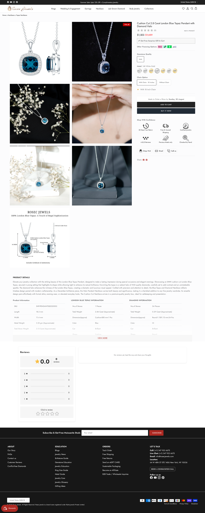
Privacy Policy (184, 504)
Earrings (88, 8)
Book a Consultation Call (162, 469)
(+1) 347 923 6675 (162, 450)
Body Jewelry (135, 8)
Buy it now (166, 111)
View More (102, 338)
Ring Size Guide (61, 470)
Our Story (11, 450)
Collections (148, 8)
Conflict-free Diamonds (17, 466)
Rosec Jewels (17, 505)
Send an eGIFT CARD (111, 462)
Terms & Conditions (170, 504)
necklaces (11, 15)
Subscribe (157, 433)
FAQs (10, 454)
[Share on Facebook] (143, 160)
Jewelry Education (62, 466)
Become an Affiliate (110, 470)
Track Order (107, 450)
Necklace (99, 8)
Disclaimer (194, 504)
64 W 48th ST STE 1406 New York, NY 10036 (168, 462)
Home (4, 15)
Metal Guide (60, 474)
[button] (184, 8)
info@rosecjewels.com (165, 456)
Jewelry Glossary (61, 482)
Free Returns (107, 458)
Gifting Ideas (60, 486)
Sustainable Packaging (111, 466)
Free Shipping (108, 454)
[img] (145, 30)
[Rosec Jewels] (20, 8)
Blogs (57, 450)
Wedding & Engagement (70, 8)
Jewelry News (60, 454)
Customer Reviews (15, 462)
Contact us (12, 458)
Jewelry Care (60, 478)
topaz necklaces (21, 15)
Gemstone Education (63, 462)
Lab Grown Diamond (116, 8)
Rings (53, 8)
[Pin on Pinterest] (146, 160)
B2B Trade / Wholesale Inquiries (115, 474)
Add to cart (166, 104)
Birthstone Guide (61, 458)
